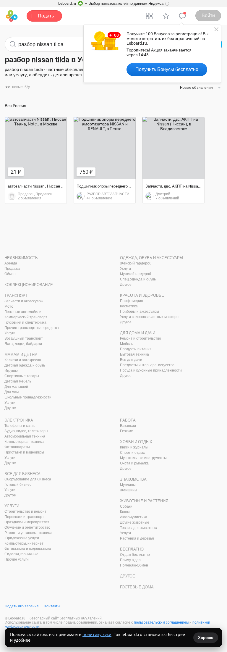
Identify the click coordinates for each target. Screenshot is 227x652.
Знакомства (133, 479)
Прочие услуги (16, 559)
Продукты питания (136, 349)
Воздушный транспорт (23, 338)
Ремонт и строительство (140, 338)
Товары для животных (138, 528)
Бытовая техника (134, 354)
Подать (46, 16)
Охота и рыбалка (134, 463)
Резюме (126, 431)
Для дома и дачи (137, 333)
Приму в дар (130, 560)
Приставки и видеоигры (24, 452)
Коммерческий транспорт (25, 317)
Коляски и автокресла (22, 360)
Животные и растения (144, 501)
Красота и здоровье (142, 295)
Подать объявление (22, 606)
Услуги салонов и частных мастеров (150, 317)
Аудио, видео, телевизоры (26, 431)
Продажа (12, 269)
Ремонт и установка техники (28, 533)
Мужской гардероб (135, 274)
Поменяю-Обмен (134, 565)
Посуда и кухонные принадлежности (151, 370)
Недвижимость (21, 258)
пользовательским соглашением (161, 622)
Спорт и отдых (132, 453)
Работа (128, 420)
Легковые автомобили (22, 312)
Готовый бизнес (17, 484)
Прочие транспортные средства (31, 328)
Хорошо (205, 637)
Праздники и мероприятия (26, 522)
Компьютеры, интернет (23, 543)
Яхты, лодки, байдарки (23, 344)
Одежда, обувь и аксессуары (151, 258)
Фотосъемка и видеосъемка (27, 549)
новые (17, 87)
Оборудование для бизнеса (27, 479)
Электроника (18, 420)
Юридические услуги (21, 538)
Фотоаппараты (17, 447)
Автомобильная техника (24, 436)
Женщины (128, 490)
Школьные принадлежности (27, 397)
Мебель (126, 344)
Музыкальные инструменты (143, 458)
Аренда (10, 263)
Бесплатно (132, 549)
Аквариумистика (133, 517)
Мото (8, 306)
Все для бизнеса (22, 474)
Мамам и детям (21, 354)
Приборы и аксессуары (139, 311)
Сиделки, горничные (21, 554)
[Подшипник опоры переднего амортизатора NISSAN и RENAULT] (105, 148)
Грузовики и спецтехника (25, 322)
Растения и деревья (137, 538)
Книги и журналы (134, 447)
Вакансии (128, 426)
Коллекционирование (28, 285)
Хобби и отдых (136, 442)
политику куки (96, 634)
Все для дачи (131, 360)
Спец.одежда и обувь (138, 279)
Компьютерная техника (24, 442)
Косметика (129, 306)
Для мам (11, 392)
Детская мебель (17, 381)
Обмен (10, 274)
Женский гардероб (135, 263)
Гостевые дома (137, 587)
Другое (10, 408)
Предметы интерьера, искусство (147, 365)
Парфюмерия (131, 301)
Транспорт (15, 295)
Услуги (9, 333)
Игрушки (11, 371)
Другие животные (134, 522)
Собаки (126, 506)
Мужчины (128, 485)
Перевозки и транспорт (24, 517)
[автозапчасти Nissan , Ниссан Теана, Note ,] (36, 148)
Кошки (125, 512)
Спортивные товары (21, 376)
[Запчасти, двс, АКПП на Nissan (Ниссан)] (173, 148)
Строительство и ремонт (25, 511)
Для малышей (16, 387)
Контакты (52, 606)
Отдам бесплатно (135, 555)
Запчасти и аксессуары (23, 301)
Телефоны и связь (19, 426)
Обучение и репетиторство (27, 527)
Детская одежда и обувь (24, 365)
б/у (27, 87)
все (7, 87)
